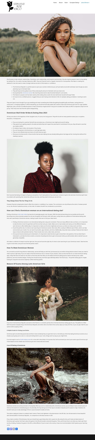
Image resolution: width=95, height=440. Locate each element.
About (60, 2)
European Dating (74, 2)
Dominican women (27, 93)
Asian (66, 2)
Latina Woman (85, 2)
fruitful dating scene (25, 339)
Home (55, 2)
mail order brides (22, 214)
